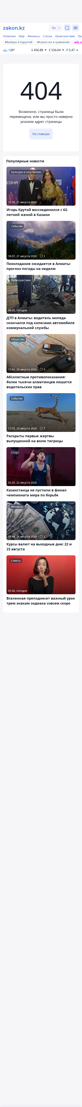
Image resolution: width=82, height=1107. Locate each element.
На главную (41, 134)
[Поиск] (67, 27)
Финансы (34, 36)
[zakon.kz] (14, 28)
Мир (22, 36)
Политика (9, 36)
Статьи (47, 36)
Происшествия (65, 36)
